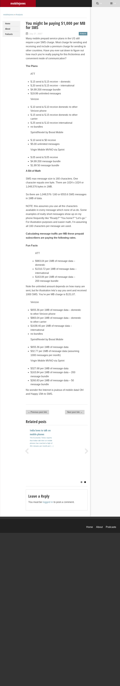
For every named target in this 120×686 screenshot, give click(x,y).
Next (85, 451)
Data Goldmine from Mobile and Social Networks (70, 459)
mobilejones (17, 3)
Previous (28, 451)
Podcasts (9, 34)
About (7, 28)
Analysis (19, 15)
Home (7, 23)
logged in (48, 502)
